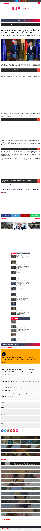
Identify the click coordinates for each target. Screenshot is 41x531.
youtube (3, 426)
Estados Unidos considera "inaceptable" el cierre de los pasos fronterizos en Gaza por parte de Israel (7, 231)
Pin (26, 215)
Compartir (6, 215)
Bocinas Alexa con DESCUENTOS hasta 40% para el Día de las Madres (22, 330)
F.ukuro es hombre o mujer (7, 24)
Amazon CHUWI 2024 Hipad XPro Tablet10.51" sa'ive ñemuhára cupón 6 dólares (19, 389)
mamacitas (3, 411)
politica (3, 414)
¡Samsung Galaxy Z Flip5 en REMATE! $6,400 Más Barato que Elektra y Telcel (23, 321)
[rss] (25, 1)
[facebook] (15, 1)
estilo (2, 407)
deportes (3, 404)
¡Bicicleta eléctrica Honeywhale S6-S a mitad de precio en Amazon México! (23, 326)
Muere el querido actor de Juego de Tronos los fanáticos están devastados (22, 313)
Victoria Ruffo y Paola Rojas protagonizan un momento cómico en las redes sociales (23, 278)
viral (2, 425)
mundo (2, 28)
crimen (2, 402)
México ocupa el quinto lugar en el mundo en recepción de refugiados (21, 148)
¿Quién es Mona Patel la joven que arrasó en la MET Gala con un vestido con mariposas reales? (22, 308)
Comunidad (26, 253)
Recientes (14, 253)
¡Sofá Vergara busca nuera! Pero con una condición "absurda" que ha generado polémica (22, 288)
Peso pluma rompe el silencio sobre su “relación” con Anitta (22, 303)
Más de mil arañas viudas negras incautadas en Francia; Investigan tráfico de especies (19, 181)
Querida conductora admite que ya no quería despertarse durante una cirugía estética (22, 283)
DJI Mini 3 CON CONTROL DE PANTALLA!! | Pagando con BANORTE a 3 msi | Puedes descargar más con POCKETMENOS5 (20, 383)
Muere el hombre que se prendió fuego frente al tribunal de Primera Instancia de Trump (19, 119)
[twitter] (17, 1)
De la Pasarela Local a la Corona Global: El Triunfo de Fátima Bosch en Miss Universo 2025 (22, 256)
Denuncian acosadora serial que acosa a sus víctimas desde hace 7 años (33, 230)
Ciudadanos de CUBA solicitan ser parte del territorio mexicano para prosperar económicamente (19, 70)
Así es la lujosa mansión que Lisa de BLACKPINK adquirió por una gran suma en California (22, 272)
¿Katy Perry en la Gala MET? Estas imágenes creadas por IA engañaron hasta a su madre (22, 262)
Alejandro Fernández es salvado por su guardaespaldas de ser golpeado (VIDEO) (22, 267)
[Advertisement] (20, 15)
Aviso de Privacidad (22, 528)
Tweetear (16, 215)
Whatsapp (36, 215)
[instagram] (19, 1)
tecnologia (3, 418)
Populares (20, 253)
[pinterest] (21, 1)
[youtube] (23, 1)
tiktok (2, 419)
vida (2, 421)
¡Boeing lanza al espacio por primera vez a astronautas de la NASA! (22, 339)
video (2, 423)
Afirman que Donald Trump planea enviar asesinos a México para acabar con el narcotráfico (19, 231)
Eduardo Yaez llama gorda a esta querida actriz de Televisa (22, 299)
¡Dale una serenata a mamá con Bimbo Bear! (13, 378)
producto (3, 416)
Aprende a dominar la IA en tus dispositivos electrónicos (21, 334)
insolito (3, 409)
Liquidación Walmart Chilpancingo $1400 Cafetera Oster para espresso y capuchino (18, 395)
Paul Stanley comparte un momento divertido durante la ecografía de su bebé (22, 294)
